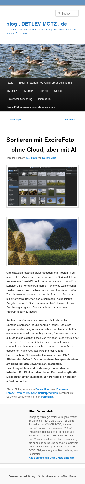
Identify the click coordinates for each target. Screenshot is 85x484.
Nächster (72, 119)
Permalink (47, 396)
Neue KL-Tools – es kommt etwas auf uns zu (32, 107)
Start (10, 82)
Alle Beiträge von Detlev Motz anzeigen (53, 457)
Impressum (44, 99)
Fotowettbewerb (15, 393)
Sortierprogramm (48, 393)
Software (31, 393)
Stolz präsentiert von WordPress (57, 476)
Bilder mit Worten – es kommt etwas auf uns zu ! (45, 82)
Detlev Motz (49, 158)
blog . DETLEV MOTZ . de (36, 23)
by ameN (12, 90)
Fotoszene (62, 389)
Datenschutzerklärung (19, 99)
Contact (44, 90)
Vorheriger (14, 119)
